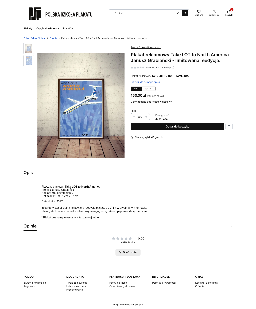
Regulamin (29, 286)
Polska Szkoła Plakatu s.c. (146, 47)
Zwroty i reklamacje (35, 282)
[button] (185, 13)
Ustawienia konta (76, 286)
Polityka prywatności (164, 282)
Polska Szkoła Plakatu (34, 38)
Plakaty (53, 38)
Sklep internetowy (127, 304)
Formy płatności (118, 282)
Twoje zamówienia (76, 282)
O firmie (199, 286)
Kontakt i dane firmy (206, 282)
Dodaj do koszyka (177, 126)
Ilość (133, 110)
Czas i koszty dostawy (122, 286)
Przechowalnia (74, 289)
